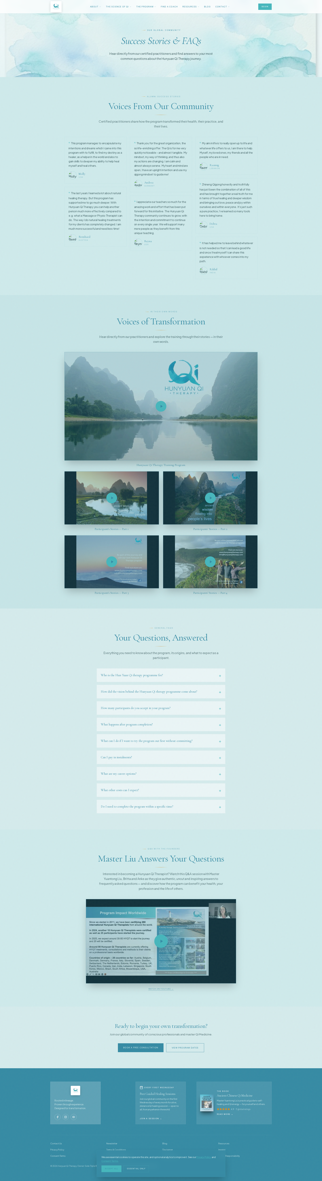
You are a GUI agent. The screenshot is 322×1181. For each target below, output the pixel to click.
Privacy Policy (203, 1157)
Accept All (111, 1168)
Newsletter (111, 1143)
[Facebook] (58, 1117)
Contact (221, 6)
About (94, 6)
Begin (265, 6)
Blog (207, 6)
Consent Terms (109, 1160)
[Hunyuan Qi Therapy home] (56, 6)
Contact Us (56, 1143)
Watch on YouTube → (161, 989)
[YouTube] (74, 1117)
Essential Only (136, 1168)
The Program (144, 6)
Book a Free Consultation (140, 1047)
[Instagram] (66, 1117)
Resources (189, 6)
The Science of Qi (117, 6)
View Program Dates (185, 1047)
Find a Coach (169, 6)
